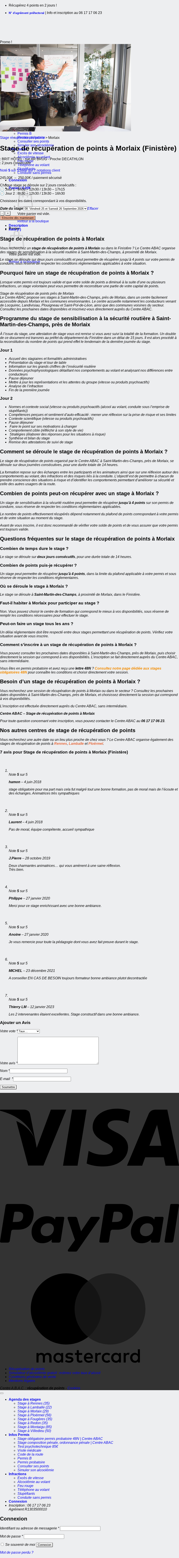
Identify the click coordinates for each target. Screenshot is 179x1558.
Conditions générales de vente (32, 1377)
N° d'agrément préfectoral (26, 13)
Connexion (44, 1544)
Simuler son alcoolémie (35, 1470)
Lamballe (76, 743)
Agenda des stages (25, 1399)
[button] (18, 180)
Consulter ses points (33, 141)
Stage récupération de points (22, 137)
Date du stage (11, 208)
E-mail (6, 1079)
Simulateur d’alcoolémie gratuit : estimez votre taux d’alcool (54, 1373)
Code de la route (30, 1454)
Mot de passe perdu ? (16, 1552)
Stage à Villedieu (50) (34, 1431)
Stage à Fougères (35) (34, 1419)
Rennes (60, 743)
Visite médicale (29, 1450)
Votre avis (8, 1063)
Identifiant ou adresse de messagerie (29, 1528)
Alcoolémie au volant (33, 1482)
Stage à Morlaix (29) (33, 1411)
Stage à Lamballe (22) (34, 1407)
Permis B (24, 133)
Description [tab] (18, 225)
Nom (5, 1071)
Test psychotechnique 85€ (37, 1446)
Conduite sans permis (34, 173)
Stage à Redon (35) (32, 1423)
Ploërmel (95, 743)
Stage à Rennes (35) (33, 1403)
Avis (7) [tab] (15, 229)
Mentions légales (22, 1381)
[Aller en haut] (1, 1393)
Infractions (17, 1474)
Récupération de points (27, 1369)
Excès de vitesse (30, 153)
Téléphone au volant (33, 165)
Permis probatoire (31, 1462)
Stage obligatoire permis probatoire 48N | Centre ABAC (60, 1439)
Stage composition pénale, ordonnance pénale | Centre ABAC (65, 1442)
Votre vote (9, 1031)
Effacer (92, 208)
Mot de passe (11, 1536)
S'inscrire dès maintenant (18, 217)
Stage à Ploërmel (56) (34, 1415)
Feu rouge (25, 1486)
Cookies (73, 1388)
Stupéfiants (26, 1493)
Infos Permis (19, 1435)
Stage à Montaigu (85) (34, 1427)
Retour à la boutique (33, 221)
